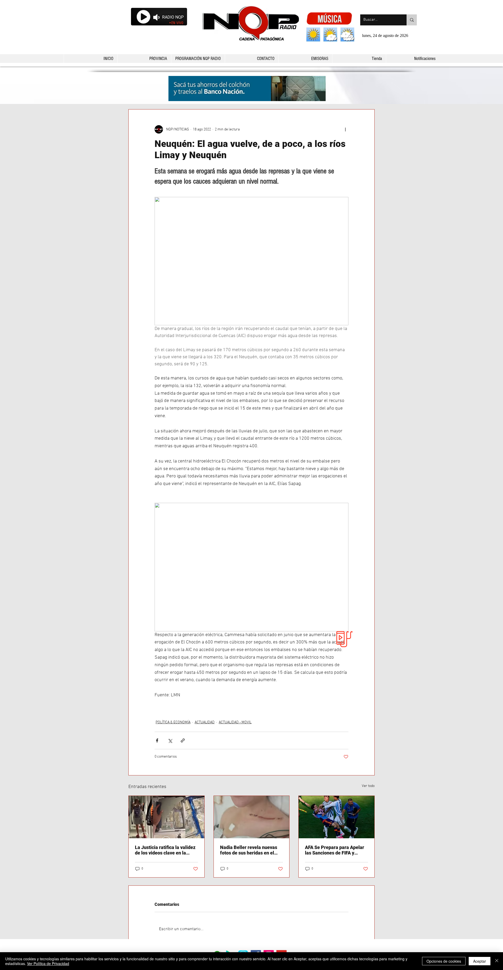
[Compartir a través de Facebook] (157, 740)
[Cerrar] (497, 961)
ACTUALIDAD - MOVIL (235, 722)
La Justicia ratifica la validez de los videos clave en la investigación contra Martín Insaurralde (165, 850)
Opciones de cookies (444, 961)
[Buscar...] (412, 19)
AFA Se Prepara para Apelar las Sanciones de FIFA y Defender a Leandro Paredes (335, 850)
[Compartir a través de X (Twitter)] (169, 740)
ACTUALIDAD (205, 722)
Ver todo (368, 786)
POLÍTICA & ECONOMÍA (173, 722)
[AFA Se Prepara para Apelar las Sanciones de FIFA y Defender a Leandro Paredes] (336, 817)
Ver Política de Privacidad (48, 963)
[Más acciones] (345, 129)
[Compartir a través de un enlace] (182, 740)
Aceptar (479, 961)
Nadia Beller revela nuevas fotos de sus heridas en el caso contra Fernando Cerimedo (248, 850)
